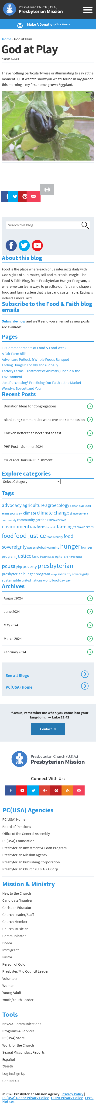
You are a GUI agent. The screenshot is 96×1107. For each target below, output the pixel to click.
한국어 (8, 1066)
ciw (20, 513)
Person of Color (14, 964)
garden (31, 547)
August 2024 (13, 598)
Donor (7, 943)
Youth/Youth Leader (18, 999)
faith (33, 527)
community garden (32, 520)
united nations (31, 580)
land (35, 556)
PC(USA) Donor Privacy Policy (25, 1097)
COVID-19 (61, 520)
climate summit (79, 513)
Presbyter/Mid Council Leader (25, 971)
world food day (54, 580)
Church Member (14, 921)
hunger (70, 546)
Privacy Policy (72, 1094)
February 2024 (15, 652)
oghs (58, 556)
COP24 (51, 520)
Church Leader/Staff (18, 914)
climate (29, 513)
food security (55, 537)
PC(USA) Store (13, 1038)
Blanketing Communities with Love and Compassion (44, 419)
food (8, 535)
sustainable (11, 580)
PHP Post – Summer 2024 (23, 446)
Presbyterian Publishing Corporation (31, 862)
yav (68, 580)
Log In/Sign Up (13, 1073)
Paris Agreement (72, 556)
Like (5, 193)
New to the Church (16, 893)
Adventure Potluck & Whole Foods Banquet (35, 359)
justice (23, 555)
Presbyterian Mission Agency (24, 854)
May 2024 (11, 625)
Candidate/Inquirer (17, 900)
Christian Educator (16, 907)
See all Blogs (46, 674)
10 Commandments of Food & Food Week (34, 347)
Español (8, 1059)
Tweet (13, 193)
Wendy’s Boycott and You (21, 388)
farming (65, 527)
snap (54, 574)
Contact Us (48, 729)
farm (41, 526)
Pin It (23, 193)
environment (15, 526)
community (9, 520)
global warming (47, 547)
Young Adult (11, 992)
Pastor (7, 957)
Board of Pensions (16, 826)
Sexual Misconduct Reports (23, 1052)
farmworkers (83, 527)
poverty (30, 566)
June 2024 (12, 611)
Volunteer (10, 978)
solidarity (64, 574)
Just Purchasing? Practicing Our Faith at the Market (41, 382)
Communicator (14, 935)
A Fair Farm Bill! (14, 353)
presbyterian (55, 565)
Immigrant (10, 950)
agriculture (33, 505)
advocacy (12, 505)
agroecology (57, 505)
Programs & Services (18, 1031)
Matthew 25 (47, 557)
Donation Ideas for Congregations (30, 406)
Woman (8, 985)
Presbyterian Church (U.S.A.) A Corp (30, 869)
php (19, 566)
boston (74, 506)
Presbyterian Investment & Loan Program (34, 847)
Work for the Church (18, 1045)
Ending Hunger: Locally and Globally (30, 365)
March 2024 (13, 638)
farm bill (51, 527)
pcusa (9, 566)
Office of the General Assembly (26, 833)
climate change (53, 512)
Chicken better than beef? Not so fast (32, 433)
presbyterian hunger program (26, 573)
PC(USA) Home (46, 686)
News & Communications (21, 1023)
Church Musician (15, 928)
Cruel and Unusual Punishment (28, 460)
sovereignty (80, 574)
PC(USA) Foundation (18, 840)
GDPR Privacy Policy (67, 1097)
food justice (30, 535)
